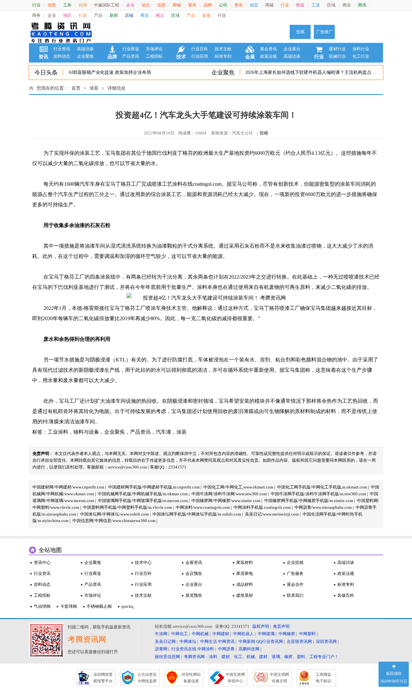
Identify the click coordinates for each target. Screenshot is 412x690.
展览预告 (193, 595)
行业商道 (130, 48)
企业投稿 (295, 562)
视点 (160, 15)
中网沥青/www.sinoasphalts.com (323, 507)
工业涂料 (58, 432)
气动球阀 (42, 606)
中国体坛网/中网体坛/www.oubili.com (114, 514)
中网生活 (208, 641)
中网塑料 (307, 633)
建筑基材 (244, 595)
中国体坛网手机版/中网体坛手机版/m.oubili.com (197, 514)
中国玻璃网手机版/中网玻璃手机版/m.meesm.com (143, 500)
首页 (75, 88)
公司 (223, 5)
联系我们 (295, 595)
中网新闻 (247, 641)
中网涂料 (205, 648)
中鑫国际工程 (106, 5)
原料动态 (61, 56)
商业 (346, 5)
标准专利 (223, 56)
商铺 (177, 5)
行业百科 (199, 48)
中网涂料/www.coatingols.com (203, 507)
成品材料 (244, 584)
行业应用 (199, 56)
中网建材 (220, 633)
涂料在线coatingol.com (196, 184)
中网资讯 (226, 641)
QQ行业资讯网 (269, 641)
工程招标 (154, 56)
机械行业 (337, 56)
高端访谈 (85, 48)
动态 (146, 5)
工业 (316, 5)
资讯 (192, 5)
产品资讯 (130, 56)
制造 (300, 5)
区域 (331, 5)
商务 (36, 15)
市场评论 (154, 48)
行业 (36, 5)
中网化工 (179, 633)
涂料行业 (360, 48)
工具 (67, 5)
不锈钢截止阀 (99, 606)
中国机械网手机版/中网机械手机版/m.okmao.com (143, 493)
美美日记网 (165, 641)
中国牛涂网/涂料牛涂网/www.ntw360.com (229, 493)
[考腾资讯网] (61, 32)
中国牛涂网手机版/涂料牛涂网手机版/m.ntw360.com (318, 493)
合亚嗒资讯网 (299, 641)
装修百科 (345, 595)
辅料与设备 (86, 432)
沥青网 (161, 648)
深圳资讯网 (326, 641)
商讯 (362, 5)
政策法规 (268, 56)
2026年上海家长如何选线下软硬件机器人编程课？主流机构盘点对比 (312, 72)
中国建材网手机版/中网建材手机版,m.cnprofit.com (154, 487)
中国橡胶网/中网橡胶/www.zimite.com (226, 500)
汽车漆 (163, 432)
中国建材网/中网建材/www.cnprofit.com (68, 487)
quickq (127, 606)
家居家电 (244, 573)
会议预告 (193, 573)
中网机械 (200, 633)
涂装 (93, 88)
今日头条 (46, 72)
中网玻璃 (266, 633)
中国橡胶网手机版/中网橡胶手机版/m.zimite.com (308, 500)
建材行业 (337, 48)
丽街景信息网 (167, 656)
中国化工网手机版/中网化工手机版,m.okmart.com (322, 487)
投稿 (300, 31)
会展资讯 (193, 562)
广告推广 (324, 31)
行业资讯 (61, 48)
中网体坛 (188, 641)
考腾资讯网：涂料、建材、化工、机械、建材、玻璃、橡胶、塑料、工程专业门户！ (261, 656)
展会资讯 (268, 48)
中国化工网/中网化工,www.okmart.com (238, 487)
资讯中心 (42, 562)
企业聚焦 (85, 56)
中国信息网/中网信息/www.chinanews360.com (113, 520)
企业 (130, 5)
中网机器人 (243, 633)
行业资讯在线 (183, 648)
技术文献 (223, 48)
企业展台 (292, 48)
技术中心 (143, 562)
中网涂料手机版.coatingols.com (262, 507)
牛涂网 (161, 633)
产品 (98, 15)
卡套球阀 (68, 606)
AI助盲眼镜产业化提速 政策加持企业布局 (109, 72)
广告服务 (295, 573)
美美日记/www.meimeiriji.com (272, 514)
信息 (52, 5)
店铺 (129, 15)
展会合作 (295, 584)
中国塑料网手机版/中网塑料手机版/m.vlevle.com (127, 507)
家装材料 (244, 562)
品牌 (207, 5)
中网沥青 (226, 648)
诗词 (83, 5)
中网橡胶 (286, 633)
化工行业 (360, 56)
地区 (67, 15)
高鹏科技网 (249, 648)
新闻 (113, 15)
